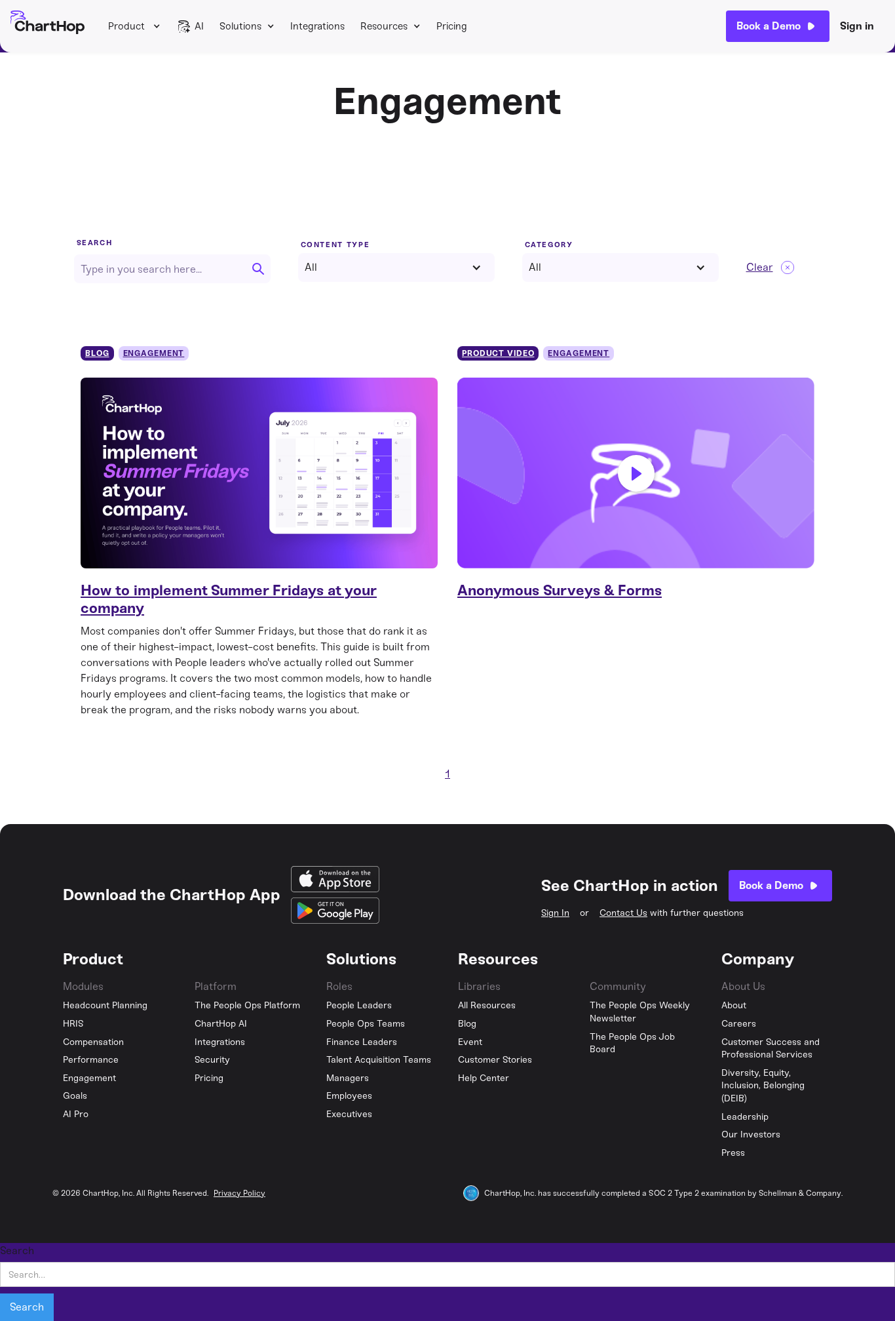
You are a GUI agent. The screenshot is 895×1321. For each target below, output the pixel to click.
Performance (91, 1059)
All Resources (487, 1005)
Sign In (555, 912)
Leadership (745, 1116)
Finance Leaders (361, 1042)
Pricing (451, 26)
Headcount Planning (105, 1005)
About (733, 1005)
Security (212, 1059)
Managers (347, 1078)
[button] (134, 26)
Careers (738, 1023)
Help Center (483, 1078)
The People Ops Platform (247, 1005)
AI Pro (75, 1114)
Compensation (93, 1042)
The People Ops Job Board (632, 1043)
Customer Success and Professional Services (770, 1048)
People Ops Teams (365, 1023)
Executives (349, 1114)
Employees (349, 1095)
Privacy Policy (239, 1193)
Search (95, 243)
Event (470, 1042)
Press (733, 1152)
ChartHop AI (221, 1023)
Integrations (317, 26)
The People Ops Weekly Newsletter (640, 1012)
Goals (75, 1095)
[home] (47, 26)
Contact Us (623, 912)
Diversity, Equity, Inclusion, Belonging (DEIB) (763, 1085)
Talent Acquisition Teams (378, 1059)
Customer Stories (495, 1059)
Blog (467, 1023)
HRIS (73, 1023)
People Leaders (359, 1005)
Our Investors (750, 1134)
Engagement (89, 1078)
